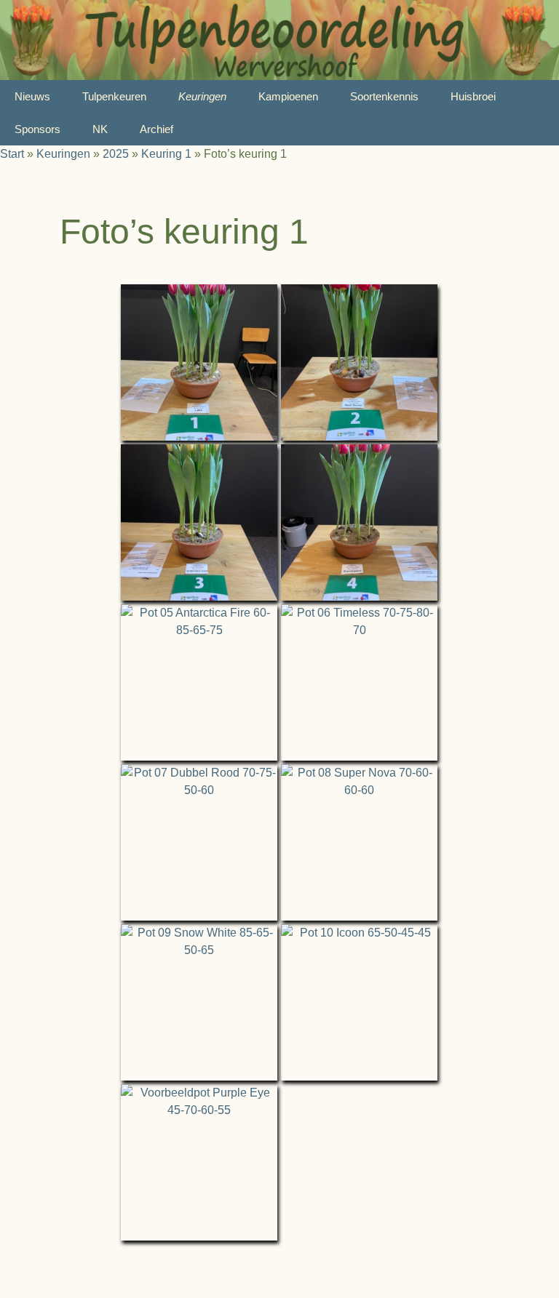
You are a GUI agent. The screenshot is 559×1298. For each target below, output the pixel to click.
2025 (116, 154)
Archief (156, 129)
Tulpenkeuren (114, 96)
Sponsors (37, 129)
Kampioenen (288, 96)
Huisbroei (473, 96)
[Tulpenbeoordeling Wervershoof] (279, 40)
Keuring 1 (166, 154)
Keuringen (202, 96)
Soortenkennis (384, 96)
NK (100, 129)
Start (12, 154)
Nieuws (32, 96)
